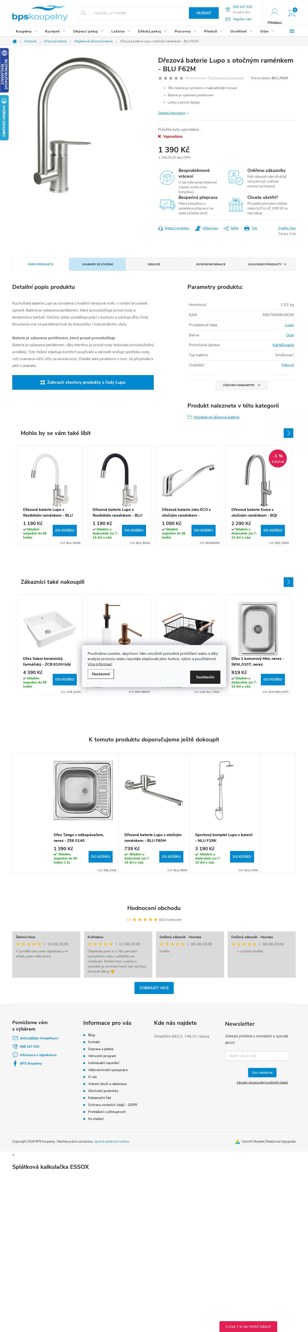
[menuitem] (27, 31)
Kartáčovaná (283, 345)
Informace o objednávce (38, 1055)
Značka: (287, 228)
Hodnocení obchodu (154, 908)
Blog (91, 1035)
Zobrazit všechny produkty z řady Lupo (86, 382)
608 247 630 (29, 1046)
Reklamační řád (99, 1098)
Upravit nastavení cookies (111, 1141)
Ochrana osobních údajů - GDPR (112, 1105)
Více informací (100, 664)
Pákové (288, 365)
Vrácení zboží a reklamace (107, 1084)
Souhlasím (205, 677)
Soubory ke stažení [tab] (97, 264)
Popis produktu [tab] (40, 264)
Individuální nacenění (103, 1063)
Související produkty (265, 264)
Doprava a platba (100, 1049)
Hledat (204, 13)
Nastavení (101, 673)
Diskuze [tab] (154, 264)
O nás (92, 1077)
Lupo (289, 325)
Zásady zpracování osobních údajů (262, 1082)
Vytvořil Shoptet (253, 1141)
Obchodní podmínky (103, 1091)
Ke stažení (95, 1119)
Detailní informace (171, 113)
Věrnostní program (102, 1056)
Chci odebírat (262, 1072)
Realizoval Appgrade (281, 1141)
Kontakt (94, 1042)
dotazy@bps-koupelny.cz (39, 1038)
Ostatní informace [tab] (210, 264)
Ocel (290, 335)
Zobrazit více (154, 988)
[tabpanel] (83, 813)
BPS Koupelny (31, 1063)
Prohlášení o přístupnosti (107, 1112)
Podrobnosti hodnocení (226, 78)
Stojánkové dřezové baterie (216, 417)
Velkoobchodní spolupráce (108, 1070)
